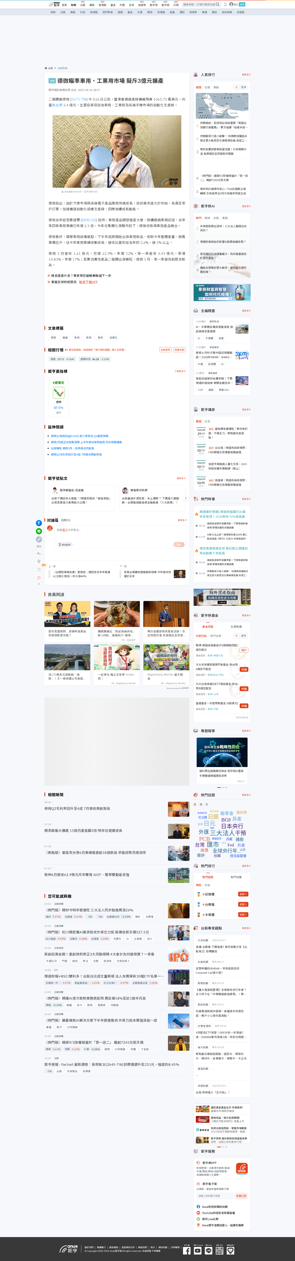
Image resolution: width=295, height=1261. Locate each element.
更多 (243, 87)
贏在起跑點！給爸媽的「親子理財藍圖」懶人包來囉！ (97, 349)
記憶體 (210, 894)
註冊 (242, 4)
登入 (236, 4)
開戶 (244, 650)
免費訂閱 (241, 1195)
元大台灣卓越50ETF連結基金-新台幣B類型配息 (217, 686)
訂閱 (176, 5)
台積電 (210, 904)
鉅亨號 (165, 5)
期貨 (149, 12)
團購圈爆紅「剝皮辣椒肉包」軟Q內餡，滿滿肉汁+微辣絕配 (117, 633)
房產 (172, 12)
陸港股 (102, 5)
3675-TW (78, 99)
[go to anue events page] (225, 4)
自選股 (240, 12)
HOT (211, 428)
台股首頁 (165, 349)
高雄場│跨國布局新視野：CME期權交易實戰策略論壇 (228, 482)
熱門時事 (108, 12)
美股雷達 (214, 347)
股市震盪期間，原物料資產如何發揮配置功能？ (67, 633)
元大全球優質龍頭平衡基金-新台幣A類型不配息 (217, 666)
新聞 (73, 5)
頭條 (53, 12)
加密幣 (142, 5)
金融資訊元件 (128, 1247)
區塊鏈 (161, 12)
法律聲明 (175, 1247)
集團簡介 (101, 1247)
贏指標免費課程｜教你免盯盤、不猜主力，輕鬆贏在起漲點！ (228, 433)
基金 (113, 5)
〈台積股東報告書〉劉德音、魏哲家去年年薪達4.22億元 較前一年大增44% (81, 574)
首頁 (64, 5)
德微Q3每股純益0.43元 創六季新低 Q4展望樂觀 (79, 436)
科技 (82, 12)
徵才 (153, 1247)
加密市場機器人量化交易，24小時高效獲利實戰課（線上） (227, 466)
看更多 (180, 478)
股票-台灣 (213, 694)
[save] (39, 569)
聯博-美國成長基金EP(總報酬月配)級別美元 (217, 647)
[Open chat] (39, 578)
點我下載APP (88, 282)
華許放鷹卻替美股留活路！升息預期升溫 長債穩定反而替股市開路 (166, 633)
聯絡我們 (142, 1247)
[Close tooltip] (68, 578)
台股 (82, 5)
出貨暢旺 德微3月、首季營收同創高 (72, 448)
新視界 (193, 12)
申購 (244, 669)
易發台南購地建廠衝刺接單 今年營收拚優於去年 (147, 574)
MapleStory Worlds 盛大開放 (165, 676)
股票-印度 (213, 709)
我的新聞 (227, 12)
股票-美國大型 (215, 655)
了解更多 (179, 371)
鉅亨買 (154, 5)
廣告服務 (113, 1247)
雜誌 (214, 12)
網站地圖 (162, 1247)
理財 (182, 12)
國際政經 (214, 321)
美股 (92, 5)
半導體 (210, 914)
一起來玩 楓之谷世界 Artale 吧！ (116, 676)
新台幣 (57, 104)
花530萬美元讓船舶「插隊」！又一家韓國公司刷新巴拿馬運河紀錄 (67, 677)
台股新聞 (62, 68)
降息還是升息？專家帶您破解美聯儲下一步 (81, 275)
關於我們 (89, 1247)
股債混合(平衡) (216, 674)
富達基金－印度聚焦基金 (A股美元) (217, 703)
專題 (204, 12)
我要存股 (179, 349)
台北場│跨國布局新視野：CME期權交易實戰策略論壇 (228, 450)
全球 (131, 5)
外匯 (122, 5)
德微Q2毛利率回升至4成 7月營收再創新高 (76, 454)
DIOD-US (89, 219)
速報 (120, 12)
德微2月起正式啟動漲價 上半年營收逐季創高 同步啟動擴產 (86, 442)
